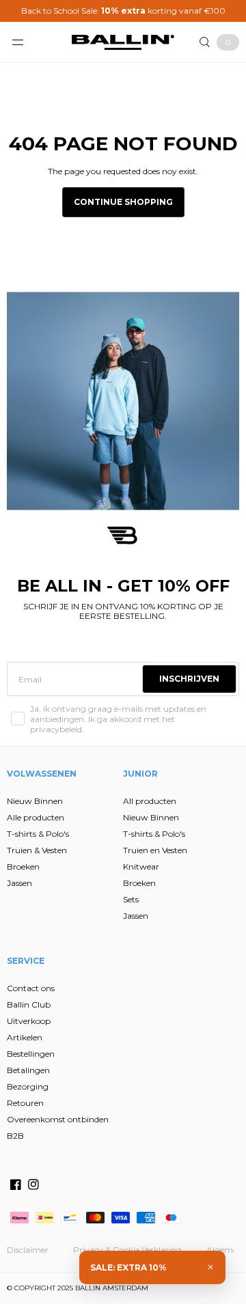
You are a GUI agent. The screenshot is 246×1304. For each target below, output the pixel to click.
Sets (131, 899)
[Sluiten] (210, 1267)
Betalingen (28, 1070)
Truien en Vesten (155, 850)
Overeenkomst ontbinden (58, 1119)
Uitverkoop (29, 1021)
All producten (149, 801)
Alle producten (35, 817)
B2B (15, 1135)
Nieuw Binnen (35, 801)
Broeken (23, 866)
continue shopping (123, 202)
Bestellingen (31, 1054)
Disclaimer (28, 1250)
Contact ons (31, 988)
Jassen (19, 883)
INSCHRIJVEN (189, 679)
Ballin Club (29, 1004)
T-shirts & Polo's (38, 834)
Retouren (25, 1103)
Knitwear (141, 866)
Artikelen (24, 1037)
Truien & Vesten (37, 850)
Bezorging (28, 1086)
